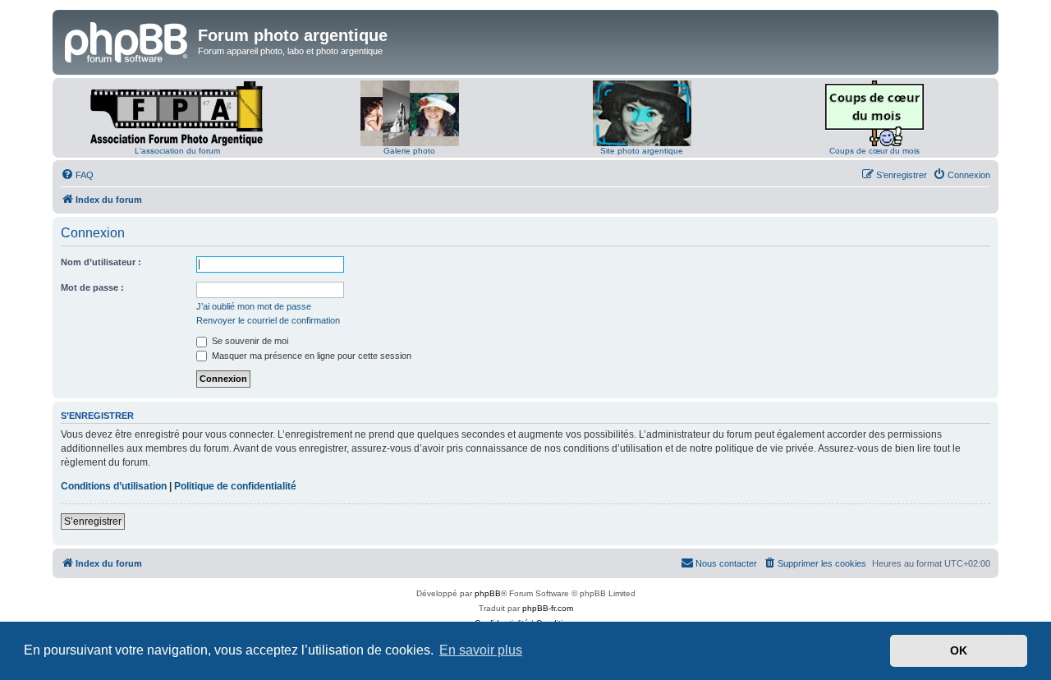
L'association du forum (177, 150)
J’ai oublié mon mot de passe (253, 306)
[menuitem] (77, 175)
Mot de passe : (92, 287)
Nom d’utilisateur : (101, 262)
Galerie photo (409, 150)
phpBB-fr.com (547, 608)
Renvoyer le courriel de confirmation (268, 320)
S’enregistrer (93, 521)
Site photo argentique (641, 150)
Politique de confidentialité (235, 486)
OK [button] (958, 650)
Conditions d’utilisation (114, 486)
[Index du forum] (127, 40)
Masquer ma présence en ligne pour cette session (310, 356)
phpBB (488, 593)
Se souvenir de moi (248, 341)
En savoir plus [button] (480, 650)
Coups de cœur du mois (874, 150)
